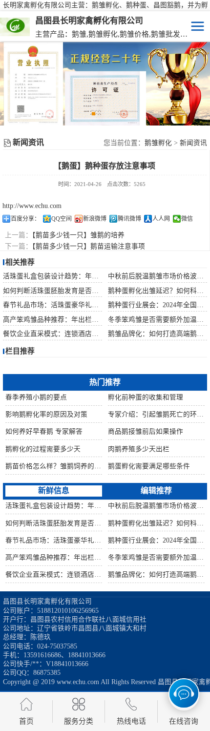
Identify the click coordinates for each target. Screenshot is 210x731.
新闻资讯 (193, 142)
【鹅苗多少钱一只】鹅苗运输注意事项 (88, 246)
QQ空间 (61, 218)
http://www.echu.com (32, 205)
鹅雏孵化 (158, 142)
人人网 (161, 218)
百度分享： (25, 218)
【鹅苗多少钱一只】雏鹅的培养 (78, 235)
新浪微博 (94, 218)
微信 (187, 218)
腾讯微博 (129, 218)
